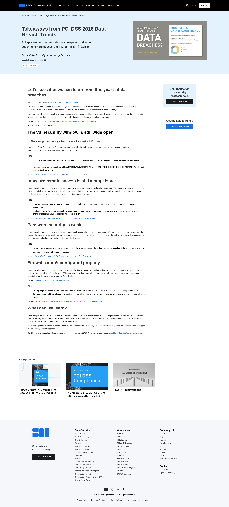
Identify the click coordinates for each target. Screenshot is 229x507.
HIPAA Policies (122, 462)
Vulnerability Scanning (83, 434)
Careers (162, 446)
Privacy (162, 452)
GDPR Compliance (123, 434)
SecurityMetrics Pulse (82, 480)
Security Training (81, 440)
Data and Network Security (84, 465)
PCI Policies (121, 452)
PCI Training (121, 455)
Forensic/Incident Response (84, 462)
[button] (64, 5)
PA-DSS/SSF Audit (123, 446)
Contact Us (164, 470)
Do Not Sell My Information (169, 459)
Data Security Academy (83, 468)
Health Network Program (126, 468)
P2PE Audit (121, 449)
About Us (163, 434)
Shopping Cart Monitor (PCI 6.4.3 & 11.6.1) (90, 477)
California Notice (117, 500)
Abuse (162, 455)
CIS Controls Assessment (84, 452)
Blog (161, 437)
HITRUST (120, 471)
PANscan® (79, 443)
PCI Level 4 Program (124, 443)
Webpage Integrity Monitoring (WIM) (88, 471)
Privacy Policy (82, 500)
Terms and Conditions (99, 500)
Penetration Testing (82, 437)
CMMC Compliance (124, 474)
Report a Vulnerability (167, 473)
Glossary (163, 440)
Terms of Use (164, 449)
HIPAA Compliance (124, 459)
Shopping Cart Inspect (83, 474)
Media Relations (165, 443)
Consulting (79, 455)
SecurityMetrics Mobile (83, 449)
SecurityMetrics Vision (83, 446)
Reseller (77, 459)
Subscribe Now (44, 457)
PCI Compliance (123, 437)
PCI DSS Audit (122, 440)
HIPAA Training (122, 465)
